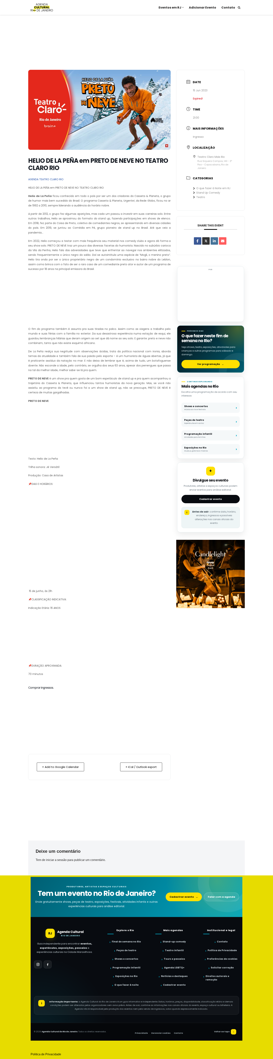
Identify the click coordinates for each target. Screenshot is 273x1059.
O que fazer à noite (126, 984)
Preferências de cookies (222, 958)
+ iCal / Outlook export (141, 767)
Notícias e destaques (174, 976)
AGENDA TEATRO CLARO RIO (46, 179)
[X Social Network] (206, 241)
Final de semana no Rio (126, 941)
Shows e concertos (126, 958)
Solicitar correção (222, 967)
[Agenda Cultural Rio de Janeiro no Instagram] (38, 964)
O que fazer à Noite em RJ (213, 188)
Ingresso (198, 137)
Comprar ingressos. (40, 688)
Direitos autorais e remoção (217, 978)
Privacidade (141, 1033)
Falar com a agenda (221, 897)
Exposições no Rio (126, 976)
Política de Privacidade (222, 950)
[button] (183, 7)
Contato (228, 7)
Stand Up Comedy (208, 193)
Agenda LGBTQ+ (174, 967)
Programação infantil (126, 967)
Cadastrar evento (210, 499)
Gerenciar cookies (160, 1033)
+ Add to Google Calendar (60, 767)
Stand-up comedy (174, 941)
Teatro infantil (174, 950)
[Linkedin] (214, 241)
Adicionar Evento (202, 7)
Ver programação (210, 364)
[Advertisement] (136, 42)
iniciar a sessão (56, 859)
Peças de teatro (126, 950)
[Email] (222, 241)
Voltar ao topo (224, 1032)
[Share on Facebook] (197, 241)
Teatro (200, 197)
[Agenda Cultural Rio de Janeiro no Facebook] (48, 964)
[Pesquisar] (239, 7)
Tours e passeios (174, 958)
